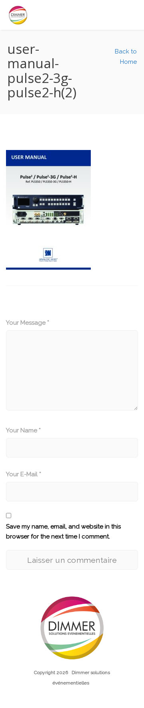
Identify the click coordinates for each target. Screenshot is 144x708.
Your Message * (27, 322)
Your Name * (23, 430)
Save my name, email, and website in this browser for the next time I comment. (63, 531)
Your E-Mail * (23, 474)
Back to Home (125, 56)
